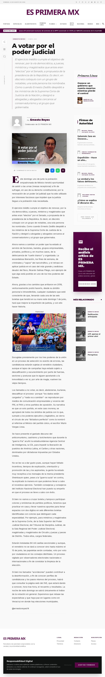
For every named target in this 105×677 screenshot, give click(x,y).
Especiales (17, 24)
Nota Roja (72, 24)
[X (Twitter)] (47, 170)
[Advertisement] (87, 50)
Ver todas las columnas (87, 217)
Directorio (77, 644)
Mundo (90, 24)
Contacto (77, 641)
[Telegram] (95, 2)
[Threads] (85, 2)
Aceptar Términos (86, 665)
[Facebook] (79, 2)
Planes (93, 641)
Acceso (93, 644)
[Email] (101, 2)
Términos (60, 644)
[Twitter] (76, 2)
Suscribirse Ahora (87, 284)
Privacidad (68, 665)
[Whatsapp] (98, 2)
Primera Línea (43, 24)
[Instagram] (82, 2)
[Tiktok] (88, 2)
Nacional (80, 24)
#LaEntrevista (30, 24)
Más (98, 24)
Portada (6, 24)
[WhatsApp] (58, 170)
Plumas (53, 24)
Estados (63, 24)
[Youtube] (91, 2)
